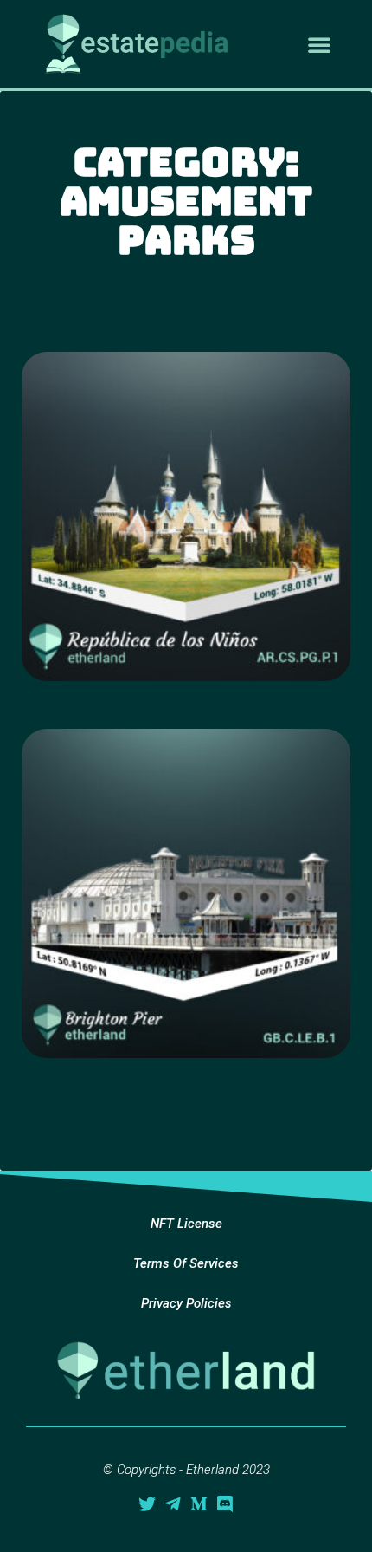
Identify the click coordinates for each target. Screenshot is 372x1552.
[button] (319, 44)
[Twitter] (147, 1504)
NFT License (186, 1223)
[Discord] (225, 1504)
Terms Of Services (186, 1263)
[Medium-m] (199, 1504)
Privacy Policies (186, 1303)
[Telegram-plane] (173, 1504)
